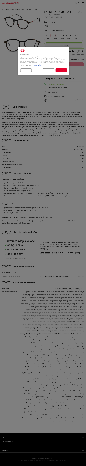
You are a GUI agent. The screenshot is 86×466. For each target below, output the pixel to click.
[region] (43, 61)
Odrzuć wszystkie (49, 70)
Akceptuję (61, 70)
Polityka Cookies (37, 65)
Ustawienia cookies (25, 70)
